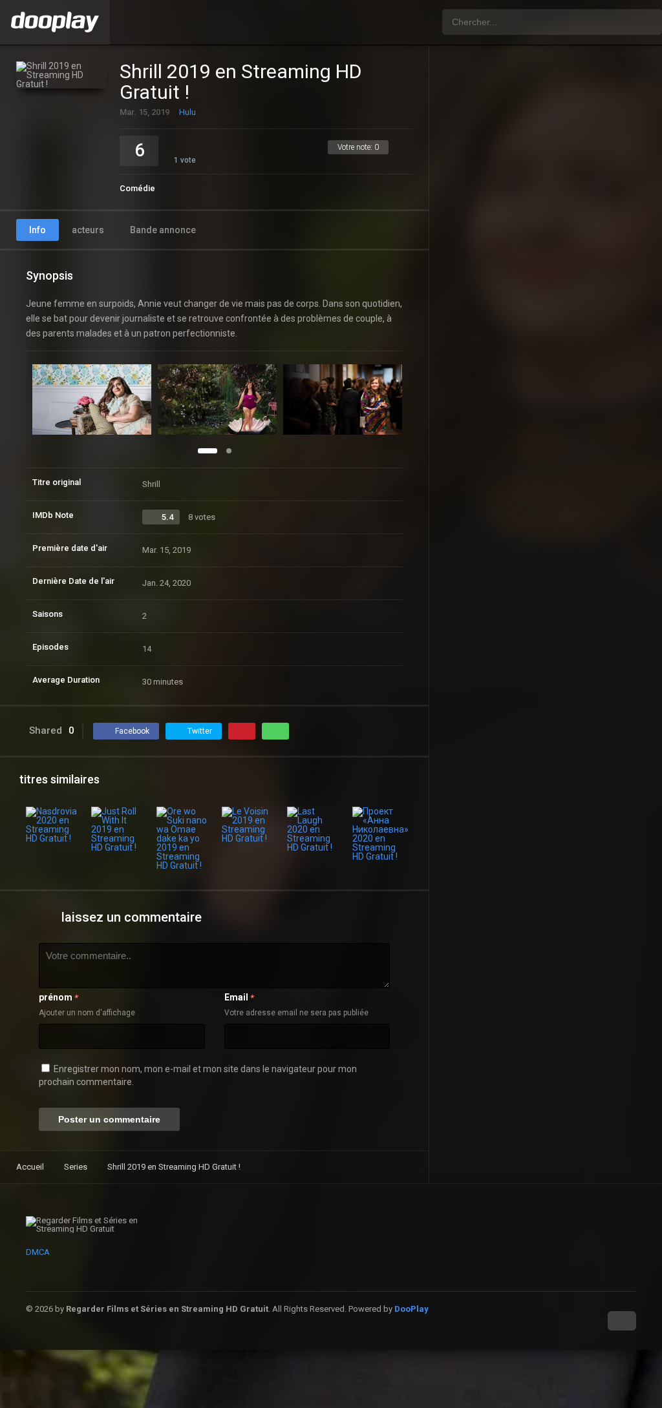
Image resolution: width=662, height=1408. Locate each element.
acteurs (88, 230)
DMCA (38, 1252)
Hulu (187, 112)
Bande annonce (163, 230)
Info (37, 230)
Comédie (137, 188)
